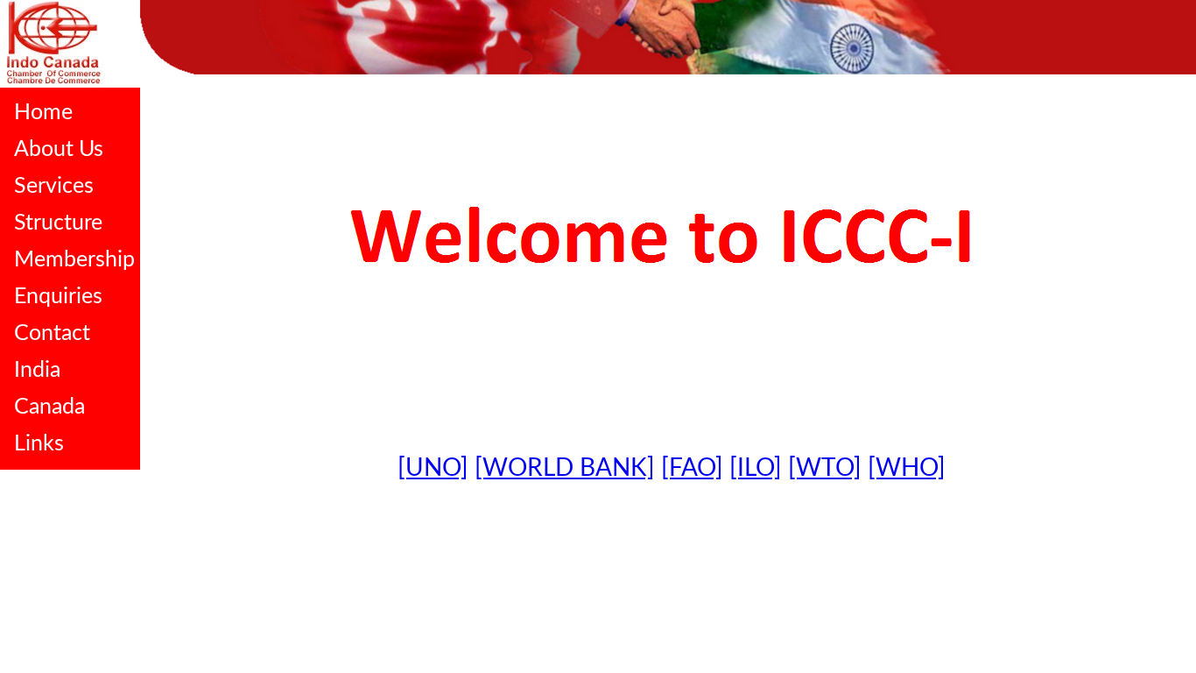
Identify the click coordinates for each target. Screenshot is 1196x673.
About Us (58, 149)
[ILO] (755, 468)
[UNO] (432, 468)
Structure (58, 223)
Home (43, 113)
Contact (52, 333)
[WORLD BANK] (565, 468)
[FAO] (692, 468)
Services (54, 186)
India (37, 370)
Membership (74, 260)
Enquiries (58, 297)
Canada (49, 407)
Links (39, 444)
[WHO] (907, 468)
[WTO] (825, 468)
